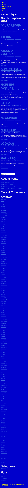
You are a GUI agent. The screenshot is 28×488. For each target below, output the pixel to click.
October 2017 (3, 389)
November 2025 (4, 215)
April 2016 (3, 422)
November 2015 (4, 431)
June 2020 (3, 330)
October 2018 (3, 367)
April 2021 (3, 312)
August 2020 (3, 327)
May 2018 (3, 376)
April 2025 (3, 228)
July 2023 (2, 266)
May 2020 (3, 332)
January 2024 (3, 255)
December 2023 (4, 257)
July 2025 (2, 223)
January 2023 (3, 277)
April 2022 (3, 294)
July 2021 (2, 307)
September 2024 (4, 241)
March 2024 (3, 252)
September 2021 (4, 303)
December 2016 (4, 407)
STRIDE (6, 37)
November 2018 (4, 365)
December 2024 (4, 235)
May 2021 (3, 310)
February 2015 (3, 447)
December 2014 (4, 451)
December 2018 (4, 363)
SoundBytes (18, 26)
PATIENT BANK (11, 24)
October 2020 (3, 323)
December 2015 (4, 429)
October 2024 (3, 239)
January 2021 (3, 318)
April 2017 (3, 400)
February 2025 (3, 232)
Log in (2, 474)
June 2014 (3, 462)
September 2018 (4, 369)
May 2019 (3, 354)
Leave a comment (4, 32)
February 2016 (3, 425)
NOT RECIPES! (10, 130)
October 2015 (3, 433)
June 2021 (3, 308)
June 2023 (3, 268)
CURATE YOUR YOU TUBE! (7, 184)
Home (3, 2)
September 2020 (4, 325)
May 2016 (3, 420)
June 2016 (3, 418)
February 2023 (3, 276)
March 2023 (3, 274)
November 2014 (4, 453)
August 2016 (3, 414)
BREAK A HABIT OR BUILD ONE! (8, 186)
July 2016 (2, 416)
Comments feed (4, 478)
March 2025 (3, 230)
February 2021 (3, 316)
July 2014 (2, 460)
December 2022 (4, 279)
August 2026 (3, 199)
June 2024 (3, 246)
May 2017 (3, 398)
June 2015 (3, 440)
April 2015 (3, 444)
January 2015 (3, 449)
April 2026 (3, 206)
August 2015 (3, 436)
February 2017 (3, 403)
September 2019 (4, 347)
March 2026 (3, 208)
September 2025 (4, 219)
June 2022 (3, 290)
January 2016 (3, 427)
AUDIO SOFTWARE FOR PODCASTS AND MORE (11, 188)
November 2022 (4, 281)
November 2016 (4, 409)
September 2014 (4, 456)
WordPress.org (3, 480)
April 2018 (3, 378)
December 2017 (4, 385)
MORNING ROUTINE (7, 85)
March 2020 (3, 336)
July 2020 (2, 329)
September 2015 (4, 434)
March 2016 (3, 423)
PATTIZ (5, 103)
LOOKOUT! (8, 143)
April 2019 (3, 356)
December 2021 (4, 299)
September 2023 (4, 263)
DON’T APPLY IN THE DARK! (7, 182)
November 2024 (4, 237)
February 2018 (3, 381)
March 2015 (3, 445)
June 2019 (3, 352)
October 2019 (3, 345)
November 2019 (4, 343)
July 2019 (2, 350)
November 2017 (4, 387)
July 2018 (2, 372)
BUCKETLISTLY (11, 69)
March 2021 (3, 314)
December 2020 (4, 319)
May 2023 (3, 270)
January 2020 (3, 339)
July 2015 (2, 438)
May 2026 (3, 204)
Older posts (4, 170)
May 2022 (3, 292)
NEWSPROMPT (11, 118)
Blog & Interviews (6, 6)
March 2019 (3, 358)
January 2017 (3, 405)
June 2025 (3, 224)
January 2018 (3, 383)
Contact (4, 8)
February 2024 (3, 254)
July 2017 (2, 394)
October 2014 (3, 455)
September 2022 (4, 285)
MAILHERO (8, 158)
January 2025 (3, 234)
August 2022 (3, 287)
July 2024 (2, 245)
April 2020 (3, 334)
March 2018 (3, 380)
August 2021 (3, 305)
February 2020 (3, 338)
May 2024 (3, 248)
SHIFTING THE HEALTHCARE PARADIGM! (10, 181)
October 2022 (3, 283)
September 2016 (4, 412)
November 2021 (4, 301)
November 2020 (4, 321)
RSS (2, 10)
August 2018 (3, 371)
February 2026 (3, 210)
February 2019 (3, 360)
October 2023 (3, 261)
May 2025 (3, 226)
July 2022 (2, 288)
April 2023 (3, 272)
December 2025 (4, 213)
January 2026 (3, 212)
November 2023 (4, 259)
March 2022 (3, 296)
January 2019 (3, 361)
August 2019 (3, 349)
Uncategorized (3, 468)
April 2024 (3, 250)
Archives (4, 4)
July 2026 (2, 201)
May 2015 (3, 442)
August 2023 (3, 265)
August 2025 (3, 221)
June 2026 (3, 202)
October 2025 (3, 217)
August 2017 (3, 392)
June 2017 (3, 396)
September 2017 (4, 391)
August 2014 (3, 458)
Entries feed (3, 476)
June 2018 (3, 374)
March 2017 (3, 402)
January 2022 (3, 297)
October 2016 (3, 411)
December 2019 (4, 341)
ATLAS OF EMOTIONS (8, 52)
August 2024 (3, 243)
